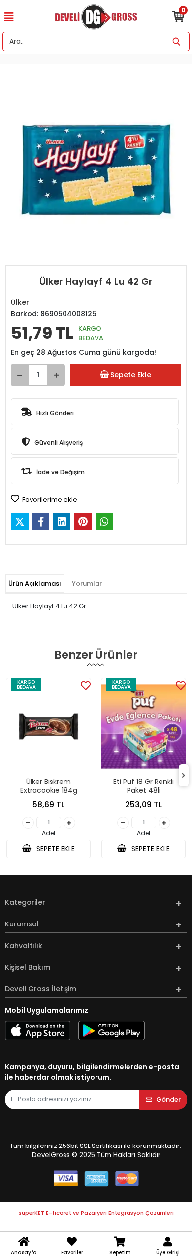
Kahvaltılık (23, 945)
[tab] (34, 583)
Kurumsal (22, 924)
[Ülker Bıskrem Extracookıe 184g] (48, 726)
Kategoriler (25, 902)
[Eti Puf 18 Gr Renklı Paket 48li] (143, 726)
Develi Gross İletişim (40, 989)
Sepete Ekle (130, 375)
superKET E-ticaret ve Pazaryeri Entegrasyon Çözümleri (96, 1213)
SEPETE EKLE (54, 849)
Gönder (168, 1099)
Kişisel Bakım (27, 967)
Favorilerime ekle (49, 499)
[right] (183, 776)
